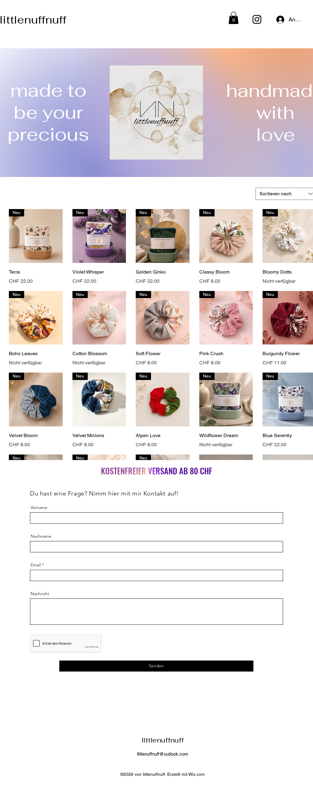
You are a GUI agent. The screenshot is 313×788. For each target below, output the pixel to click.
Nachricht (40, 593)
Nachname (41, 536)
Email (36, 565)
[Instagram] (257, 19)
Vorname (39, 507)
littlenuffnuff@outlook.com (162, 754)
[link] (233, 18)
